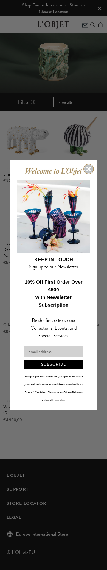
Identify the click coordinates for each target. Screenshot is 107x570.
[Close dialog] (89, 173)
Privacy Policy (71, 389)
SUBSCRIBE (53, 360)
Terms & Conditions (36, 389)
